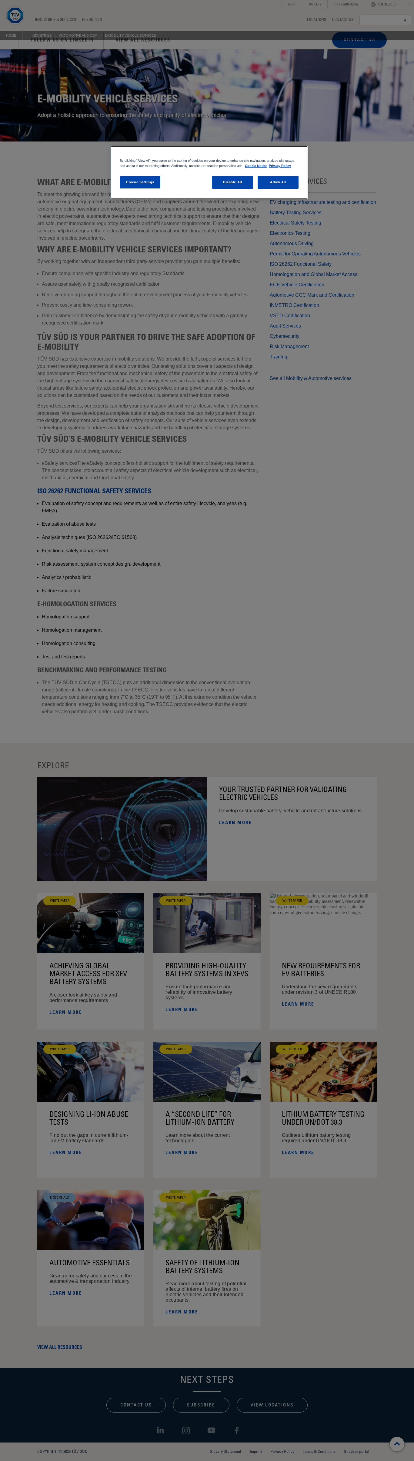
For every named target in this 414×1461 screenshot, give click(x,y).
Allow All (278, 182)
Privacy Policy (280, 166)
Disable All (232, 182)
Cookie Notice (256, 166)
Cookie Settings (140, 182)
